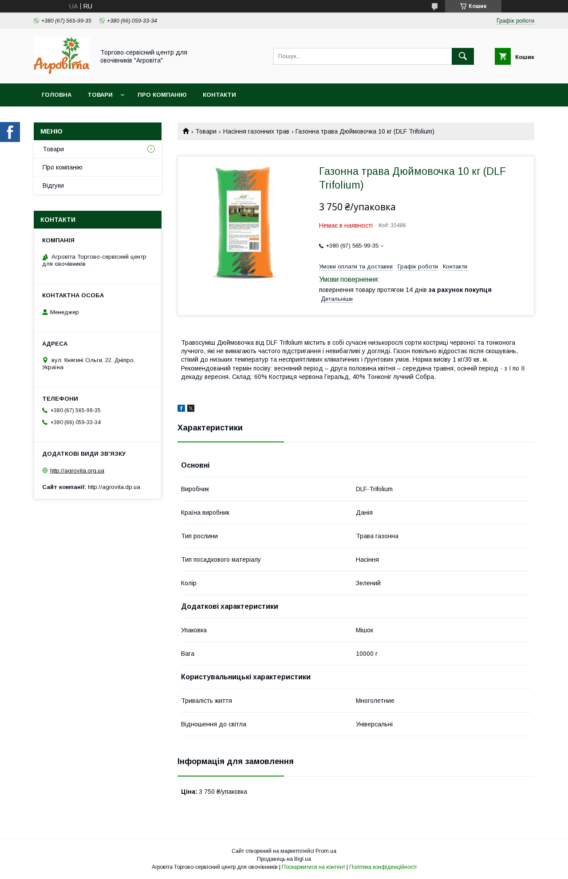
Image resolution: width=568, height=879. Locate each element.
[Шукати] (463, 56)
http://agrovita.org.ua (77, 470)
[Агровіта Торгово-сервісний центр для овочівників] (62, 71)
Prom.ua (326, 851)
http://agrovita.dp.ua (114, 487)
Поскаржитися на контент (313, 867)
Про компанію (162, 94)
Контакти (219, 94)
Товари (100, 94)
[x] (190, 409)
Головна (56, 94)
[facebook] (181, 409)
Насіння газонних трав (256, 131)
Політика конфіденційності (383, 867)
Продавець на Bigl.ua (284, 859)
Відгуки (53, 185)
